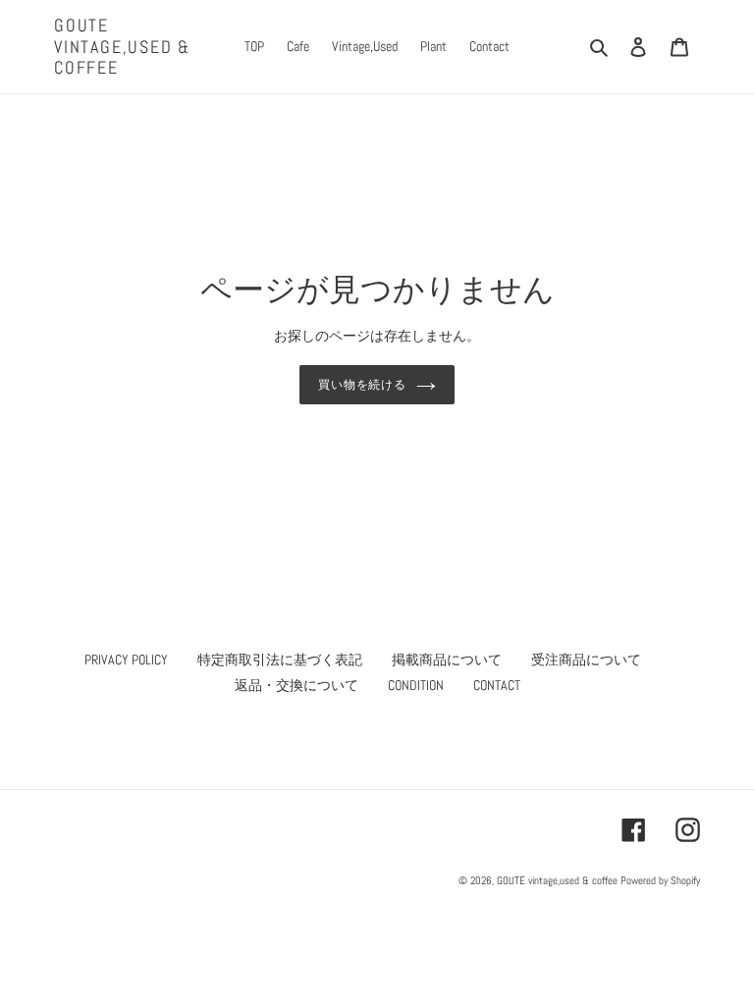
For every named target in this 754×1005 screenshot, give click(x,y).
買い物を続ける (362, 385)
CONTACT (496, 685)
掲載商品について (447, 659)
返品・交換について (296, 685)
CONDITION (416, 685)
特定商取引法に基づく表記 (279, 659)
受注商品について (586, 659)
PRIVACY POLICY (126, 659)
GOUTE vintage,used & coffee (122, 47)
